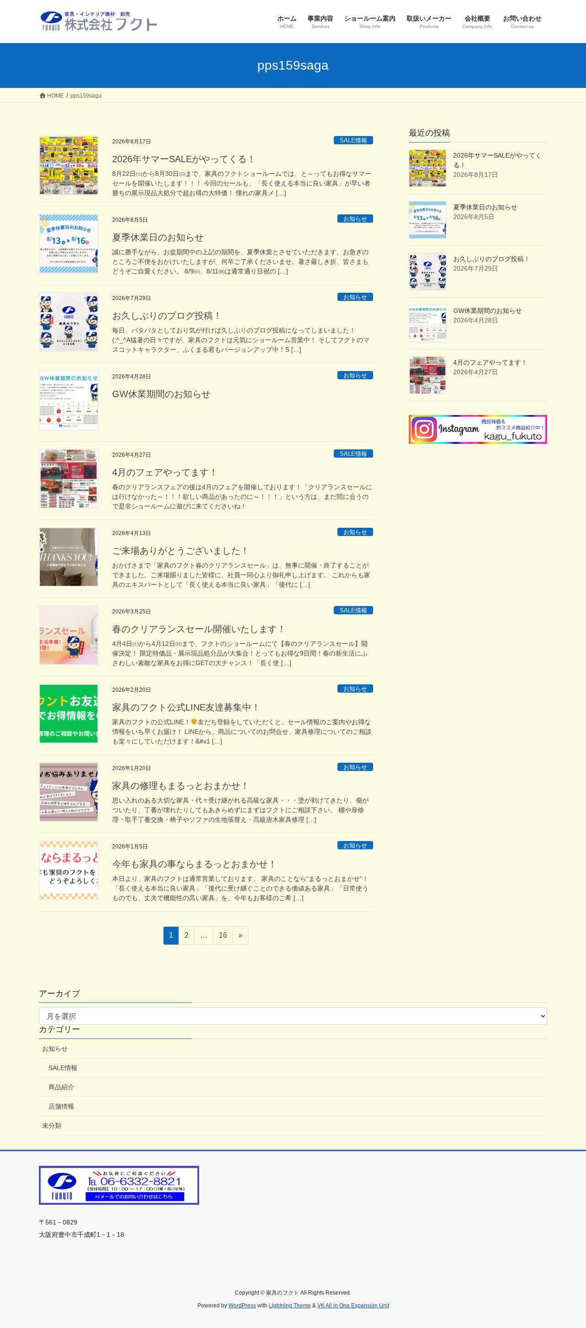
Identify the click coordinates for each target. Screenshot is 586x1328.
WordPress (242, 1305)
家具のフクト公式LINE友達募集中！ (186, 707)
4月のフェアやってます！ (165, 472)
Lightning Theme (290, 1305)
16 (222, 938)
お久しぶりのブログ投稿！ (167, 316)
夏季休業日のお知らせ (158, 237)
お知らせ (355, 218)
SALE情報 (353, 140)
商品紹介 (61, 1087)
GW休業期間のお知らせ (161, 394)
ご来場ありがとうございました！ (181, 551)
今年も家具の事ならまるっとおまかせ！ (194, 864)
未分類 (51, 1125)
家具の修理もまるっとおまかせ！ (181, 786)
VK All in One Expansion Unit (353, 1305)
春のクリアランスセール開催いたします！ (199, 629)
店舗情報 (61, 1106)
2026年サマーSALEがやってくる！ (184, 159)
